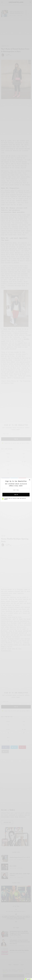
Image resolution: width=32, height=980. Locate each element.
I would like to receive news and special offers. (15, 499)
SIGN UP (16, 494)
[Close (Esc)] (29, 480)
